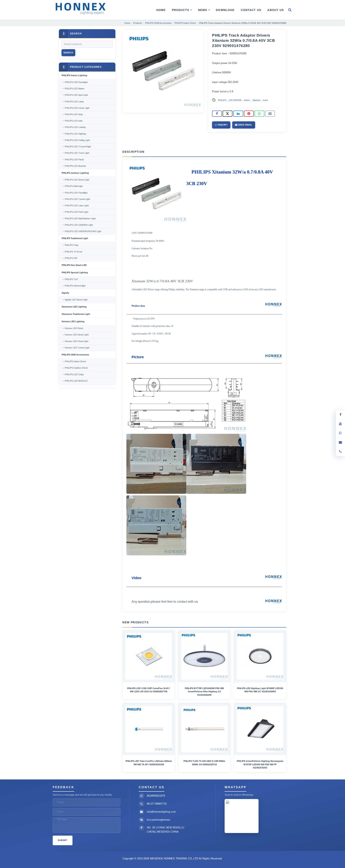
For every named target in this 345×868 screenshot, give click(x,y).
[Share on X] (227, 114)
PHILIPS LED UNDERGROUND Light (83, 231)
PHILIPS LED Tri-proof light (78, 146)
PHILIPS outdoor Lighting (75, 173)
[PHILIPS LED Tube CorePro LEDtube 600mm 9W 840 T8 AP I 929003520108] (148, 729)
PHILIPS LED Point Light (76, 212)
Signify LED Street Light (76, 299)
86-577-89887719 (157, 803)
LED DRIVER (235, 100)
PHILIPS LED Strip (74, 114)
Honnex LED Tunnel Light (77, 347)
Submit (63, 840)
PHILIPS (222, 100)
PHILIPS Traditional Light (75, 238)
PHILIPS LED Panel (74, 159)
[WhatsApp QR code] (340, 433)
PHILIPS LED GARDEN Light (79, 225)
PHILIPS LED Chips (74, 374)
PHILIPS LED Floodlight (76, 193)
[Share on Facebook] (217, 114)
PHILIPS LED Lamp (74, 101)
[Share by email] (270, 114)
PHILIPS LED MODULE (76, 381)
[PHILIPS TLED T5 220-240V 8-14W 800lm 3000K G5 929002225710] (204, 729)
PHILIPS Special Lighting (75, 272)
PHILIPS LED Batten (74, 88)
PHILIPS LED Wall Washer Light (80, 218)
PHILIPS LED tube (73, 121)
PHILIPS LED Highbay (75, 134)
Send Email (244, 125)
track (265, 100)
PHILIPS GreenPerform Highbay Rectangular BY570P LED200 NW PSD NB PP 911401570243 (260, 764)
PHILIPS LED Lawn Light (77, 205)
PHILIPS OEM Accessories (75, 354)
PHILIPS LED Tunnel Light (77, 199)
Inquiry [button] (222, 125)
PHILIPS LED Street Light (77, 180)
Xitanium (256, 100)
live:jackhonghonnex (158, 819)
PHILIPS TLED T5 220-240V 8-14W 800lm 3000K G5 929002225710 (204, 762)
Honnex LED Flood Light (76, 341)
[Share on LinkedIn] (238, 114)
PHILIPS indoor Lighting (74, 75)
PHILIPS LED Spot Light (76, 95)
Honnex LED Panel (74, 328)
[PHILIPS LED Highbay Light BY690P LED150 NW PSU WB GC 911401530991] (260, 656)
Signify (65, 293)
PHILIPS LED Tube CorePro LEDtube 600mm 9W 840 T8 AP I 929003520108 (149, 762)
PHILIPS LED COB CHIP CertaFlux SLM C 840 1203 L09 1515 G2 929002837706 (148, 690)
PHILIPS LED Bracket (75, 166)
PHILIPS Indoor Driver (75, 361)
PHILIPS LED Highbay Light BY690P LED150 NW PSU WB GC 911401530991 (260, 690)
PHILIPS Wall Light (74, 186)
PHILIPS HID (71, 258)
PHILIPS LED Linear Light (77, 108)
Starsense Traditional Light (76, 314)
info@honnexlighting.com (161, 811)
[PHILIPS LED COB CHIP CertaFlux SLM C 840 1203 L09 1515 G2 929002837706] (148, 656)
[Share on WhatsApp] (259, 114)
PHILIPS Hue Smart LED (74, 265)
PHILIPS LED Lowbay (75, 127)
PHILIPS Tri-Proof (73, 251)
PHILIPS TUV (71, 279)
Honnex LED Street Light (77, 334)
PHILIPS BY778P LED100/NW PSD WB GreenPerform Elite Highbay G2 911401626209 (204, 691)
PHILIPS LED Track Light (77, 153)
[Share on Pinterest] (249, 114)
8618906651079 (156, 795)
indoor (247, 100)
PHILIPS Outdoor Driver (76, 368)
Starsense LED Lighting (74, 306)
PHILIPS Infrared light (75, 285)
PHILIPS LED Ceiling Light (77, 140)
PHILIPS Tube (71, 245)
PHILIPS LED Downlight (76, 82)
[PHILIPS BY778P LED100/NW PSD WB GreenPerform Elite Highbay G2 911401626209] (204, 656)
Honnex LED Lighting (73, 321)
